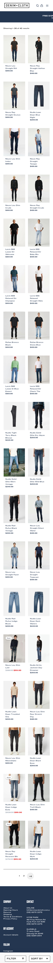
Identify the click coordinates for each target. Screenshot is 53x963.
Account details (10, 935)
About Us (7, 908)
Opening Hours (10, 910)
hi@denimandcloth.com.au (39, 910)
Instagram (8, 951)
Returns (7, 912)
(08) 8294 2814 (34, 936)
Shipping (7, 914)
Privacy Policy (10, 919)
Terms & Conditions (12, 917)
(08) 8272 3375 (34, 912)
